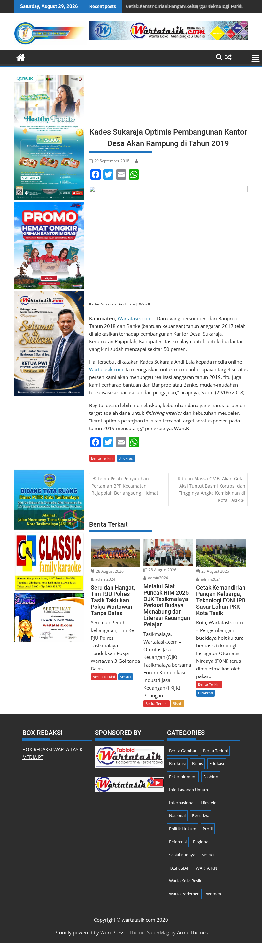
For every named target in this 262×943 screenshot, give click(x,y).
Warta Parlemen (184, 894)
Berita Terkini (102, 458)
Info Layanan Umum (188, 789)
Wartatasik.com (135, 318)
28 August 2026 (109, 571)
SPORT (125, 676)
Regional (201, 842)
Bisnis (177, 703)
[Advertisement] (168, 99)
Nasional (177, 815)
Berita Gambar (182, 751)
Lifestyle (208, 803)
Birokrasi (126, 458)
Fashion (210, 776)
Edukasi (216, 763)
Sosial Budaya (182, 855)
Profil (208, 828)
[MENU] (255, 57)
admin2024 (104, 579)
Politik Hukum (182, 828)
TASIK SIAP (179, 868)
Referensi (178, 842)
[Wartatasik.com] (20, 57)
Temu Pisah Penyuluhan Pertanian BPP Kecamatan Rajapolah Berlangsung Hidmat (124, 485)
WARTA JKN (206, 868)
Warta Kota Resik (185, 881)
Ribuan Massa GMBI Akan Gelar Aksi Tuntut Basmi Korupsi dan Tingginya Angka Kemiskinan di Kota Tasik (211, 489)
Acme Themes (192, 932)
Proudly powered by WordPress (89, 932)
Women (213, 894)
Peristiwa (200, 815)
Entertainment (183, 776)
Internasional (181, 803)
